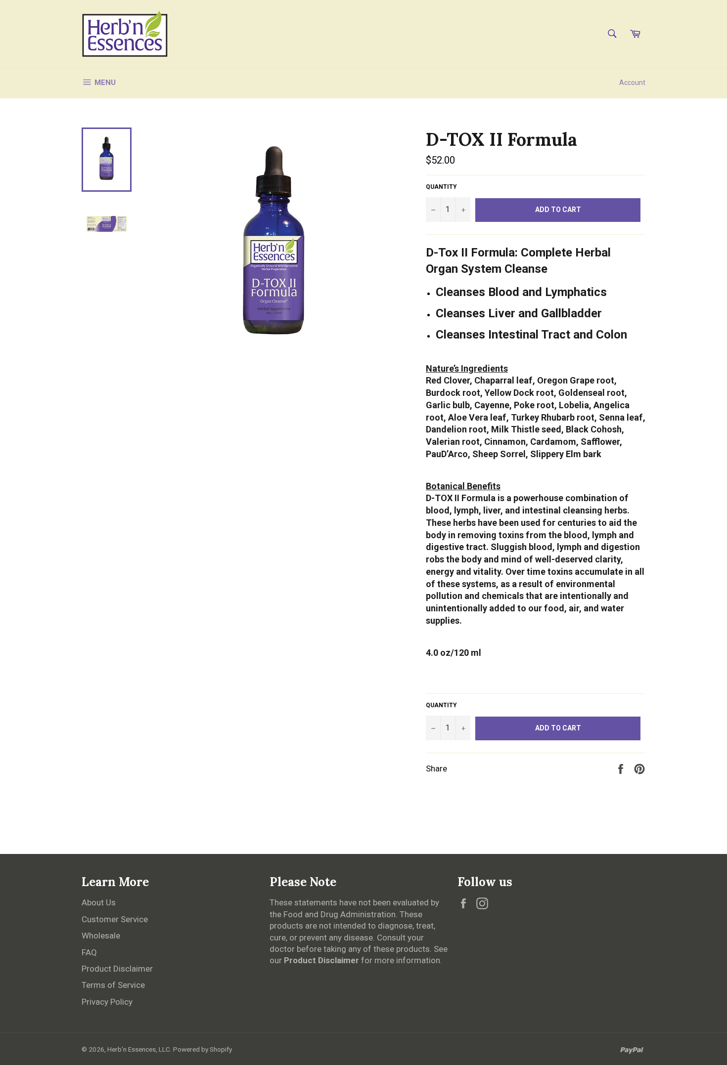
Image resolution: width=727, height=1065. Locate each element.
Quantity (441, 186)
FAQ (89, 952)
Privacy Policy (107, 1002)
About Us (99, 902)
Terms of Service (113, 985)
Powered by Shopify (202, 1049)
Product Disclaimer (117, 969)
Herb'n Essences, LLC (138, 1049)
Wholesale (101, 935)
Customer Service (115, 919)
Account (632, 82)
